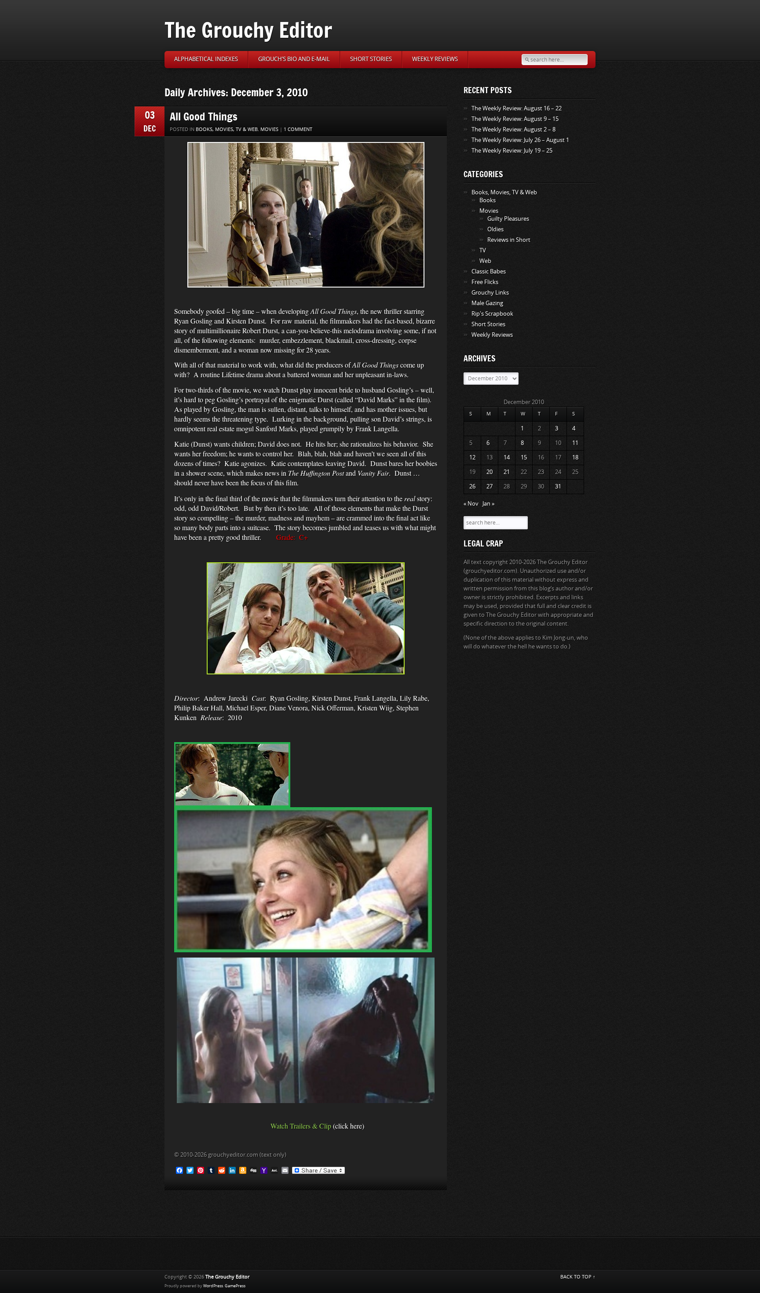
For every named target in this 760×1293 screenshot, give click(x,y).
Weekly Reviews (435, 59)
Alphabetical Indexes (206, 59)
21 (507, 472)
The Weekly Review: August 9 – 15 (515, 119)
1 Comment (298, 129)
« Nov (471, 503)
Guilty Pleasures (508, 218)
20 (489, 472)
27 (489, 486)
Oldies (495, 229)
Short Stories (371, 59)
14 (507, 457)
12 (472, 457)
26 (472, 486)
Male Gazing (487, 303)
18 (575, 457)
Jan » (488, 503)
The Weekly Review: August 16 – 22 (516, 108)
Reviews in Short (508, 240)
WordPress (213, 1286)
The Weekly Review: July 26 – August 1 (520, 140)
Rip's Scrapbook (492, 313)
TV (482, 250)
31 (558, 486)
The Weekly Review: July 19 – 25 (511, 150)
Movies (269, 129)
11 (575, 443)
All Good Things (204, 116)
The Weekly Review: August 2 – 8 (513, 129)
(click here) (348, 1125)
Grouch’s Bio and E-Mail (294, 59)
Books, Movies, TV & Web (227, 129)
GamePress (235, 1286)
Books (487, 200)
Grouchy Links (490, 292)
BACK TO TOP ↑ (578, 1277)
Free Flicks (484, 282)
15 (524, 457)
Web (485, 261)
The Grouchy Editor (248, 29)
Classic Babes (488, 271)
